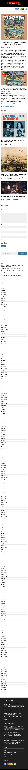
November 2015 (4, 547)
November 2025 (4, 300)
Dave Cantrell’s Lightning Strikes (10, 752)
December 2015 (4, 545)
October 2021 (3, 401)
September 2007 (4, 675)
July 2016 (3, 531)
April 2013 (3, 611)
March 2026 (3, 292)
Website (3, 235)
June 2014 (3, 582)
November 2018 (4, 473)
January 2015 (3, 568)
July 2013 (3, 605)
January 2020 (3, 444)
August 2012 (3, 619)
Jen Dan (8, 47)
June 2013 (3, 607)
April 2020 (3, 438)
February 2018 (4, 492)
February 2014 (4, 590)
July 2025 (3, 308)
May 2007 (3, 679)
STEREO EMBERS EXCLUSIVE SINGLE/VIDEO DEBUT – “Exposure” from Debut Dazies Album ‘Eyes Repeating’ (14, 718)
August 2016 (3, 529)
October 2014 (3, 574)
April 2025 (3, 314)
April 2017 (3, 512)
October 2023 (3, 352)
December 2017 (4, 496)
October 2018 (3, 475)
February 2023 (4, 368)
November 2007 (4, 671)
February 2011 (4, 640)
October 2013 (3, 599)
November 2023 (4, 349)
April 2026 (3, 290)
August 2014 (3, 578)
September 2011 (4, 630)
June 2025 (3, 310)
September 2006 (4, 685)
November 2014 (4, 572)
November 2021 (4, 399)
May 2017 (3, 510)
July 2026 (3, 284)
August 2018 (3, 479)
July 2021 (3, 407)
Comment (3, 211)
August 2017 (3, 504)
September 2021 (4, 403)
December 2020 (4, 422)
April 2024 (3, 339)
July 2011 (3, 634)
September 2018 (4, 477)
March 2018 (3, 490)
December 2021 (4, 397)
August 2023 (3, 356)
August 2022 (3, 380)
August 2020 (3, 430)
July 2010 (3, 646)
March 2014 (3, 588)
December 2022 (4, 372)
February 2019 (4, 467)
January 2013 (3, 617)
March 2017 (3, 514)
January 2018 (3, 494)
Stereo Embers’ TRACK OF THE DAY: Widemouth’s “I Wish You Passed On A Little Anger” (13, 174)
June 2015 (3, 557)
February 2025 (4, 319)
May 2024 (3, 337)
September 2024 (4, 329)
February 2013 (4, 615)
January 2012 (3, 625)
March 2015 (3, 564)
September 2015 (4, 551)
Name (2, 224)
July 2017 (3, 506)
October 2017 (3, 500)
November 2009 (4, 652)
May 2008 (3, 662)
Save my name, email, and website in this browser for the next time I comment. (13, 243)
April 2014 (3, 586)
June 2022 (3, 385)
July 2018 (3, 481)
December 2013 (4, 595)
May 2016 (3, 535)
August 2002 (3, 693)
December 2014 (4, 570)
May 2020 (3, 436)
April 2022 (3, 389)
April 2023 (3, 364)
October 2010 (3, 642)
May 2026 (3, 288)
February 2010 (4, 650)
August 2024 (3, 331)
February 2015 (4, 566)
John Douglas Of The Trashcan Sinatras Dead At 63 (13, 196)
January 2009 (3, 658)
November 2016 (4, 522)
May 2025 (3, 312)
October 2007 (3, 673)
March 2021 (3, 415)
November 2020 (4, 424)
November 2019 (4, 448)
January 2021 (3, 419)
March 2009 (3, 654)
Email (2, 229)
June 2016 (3, 533)
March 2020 (3, 440)
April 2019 (3, 463)
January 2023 (3, 370)
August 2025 (3, 306)
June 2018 (3, 483)
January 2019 (3, 469)
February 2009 (4, 656)
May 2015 (3, 560)
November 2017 (4, 498)
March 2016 (3, 539)
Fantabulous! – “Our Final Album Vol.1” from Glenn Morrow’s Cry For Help (13, 140)
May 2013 (3, 609)
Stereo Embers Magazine (7, 11)
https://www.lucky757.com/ (7, 106)
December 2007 (4, 669)
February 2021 (4, 417)
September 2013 (4, 601)
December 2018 (4, 471)
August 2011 (3, 632)
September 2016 (4, 527)
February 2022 (4, 393)
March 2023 (3, 366)
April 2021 (3, 413)
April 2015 (3, 562)
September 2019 (4, 452)
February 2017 (4, 516)
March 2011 (3, 638)
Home (5, 750)
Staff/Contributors (7, 756)
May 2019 (3, 461)
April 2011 (3, 636)
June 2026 (3, 286)
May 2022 (3, 387)
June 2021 (3, 409)
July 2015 (3, 555)
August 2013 (3, 603)
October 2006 (3, 683)
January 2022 (3, 395)
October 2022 (3, 376)
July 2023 (3, 358)
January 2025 (3, 321)
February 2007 (4, 681)
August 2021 (3, 405)
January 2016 (3, 543)
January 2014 (3, 592)
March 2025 (3, 317)
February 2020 (4, 442)
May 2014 (3, 584)
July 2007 (3, 677)
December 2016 (4, 520)
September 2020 (4, 428)
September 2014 (4, 576)
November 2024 (4, 325)
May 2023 (3, 362)
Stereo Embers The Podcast (9, 754)
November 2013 (4, 597)
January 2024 (3, 345)
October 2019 (3, 450)
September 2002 (4, 691)
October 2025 (3, 302)
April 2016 (3, 537)
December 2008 (4, 660)
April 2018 (3, 487)
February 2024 (4, 343)
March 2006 (3, 689)
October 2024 (3, 327)
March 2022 (3, 391)
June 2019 (3, 459)
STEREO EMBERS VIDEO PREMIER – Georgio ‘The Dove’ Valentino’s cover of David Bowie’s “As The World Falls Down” (13, 731)
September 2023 (4, 354)
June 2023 (3, 360)
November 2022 (4, 374)
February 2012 (4, 623)
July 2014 (3, 580)
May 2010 (3, 648)
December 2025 (4, 298)
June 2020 (3, 434)
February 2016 (4, 541)
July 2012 (3, 621)
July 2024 (3, 333)
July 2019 (3, 457)
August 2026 (3, 281)
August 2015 (3, 553)
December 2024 (4, 323)
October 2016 (3, 524)
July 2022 (3, 382)
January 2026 (3, 296)
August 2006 (3, 687)
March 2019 (3, 465)
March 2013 (3, 613)
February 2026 (4, 294)
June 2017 (3, 508)
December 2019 (4, 446)
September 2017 (4, 502)
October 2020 (3, 426)
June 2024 (3, 335)
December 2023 (4, 347)
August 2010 (3, 644)
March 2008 (3, 665)
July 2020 (3, 432)
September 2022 (4, 378)
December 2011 (4, 628)
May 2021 (3, 411)
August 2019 (3, 454)
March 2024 (3, 341)
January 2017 (3, 518)
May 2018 (3, 485)
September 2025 (4, 304)
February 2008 (4, 667)
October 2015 (3, 549)
